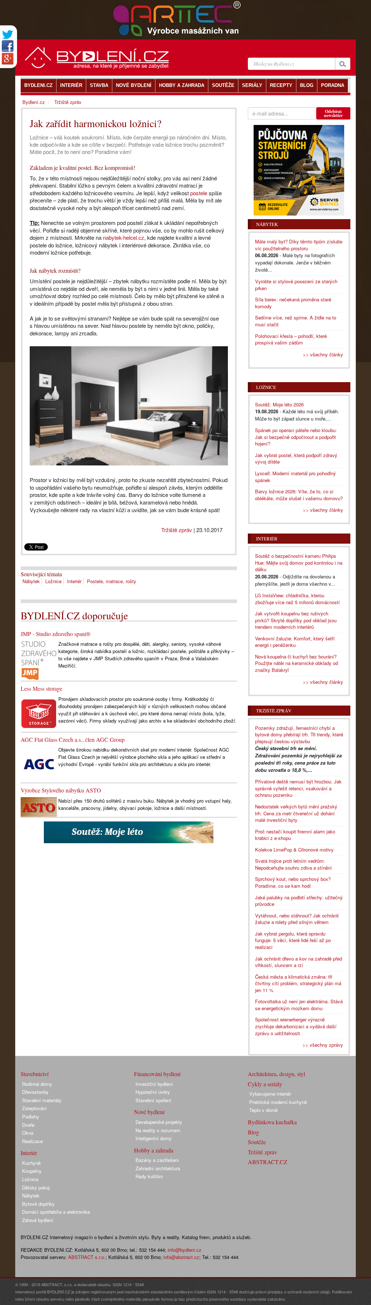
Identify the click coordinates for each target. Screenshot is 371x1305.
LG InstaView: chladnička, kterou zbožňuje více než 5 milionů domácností (297, 599)
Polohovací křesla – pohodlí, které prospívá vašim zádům (291, 339)
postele (198, 193)
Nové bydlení (149, 1112)
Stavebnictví (35, 1074)
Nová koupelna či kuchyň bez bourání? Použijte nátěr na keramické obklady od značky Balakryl (296, 663)
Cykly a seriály (265, 1084)
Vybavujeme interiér (270, 1093)
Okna (27, 1132)
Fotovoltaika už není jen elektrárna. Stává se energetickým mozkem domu (299, 1005)
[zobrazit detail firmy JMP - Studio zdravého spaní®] (39, 659)
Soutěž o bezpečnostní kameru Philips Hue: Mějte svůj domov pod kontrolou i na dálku (298, 562)
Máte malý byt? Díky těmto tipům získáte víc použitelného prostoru (298, 245)
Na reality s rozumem (158, 1130)
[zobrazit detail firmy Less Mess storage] (39, 712)
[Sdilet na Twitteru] (7, 34)
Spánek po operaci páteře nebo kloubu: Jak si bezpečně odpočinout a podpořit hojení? (296, 437)
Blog (253, 1132)
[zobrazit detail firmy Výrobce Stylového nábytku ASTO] (39, 806)
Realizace (32, 1141)
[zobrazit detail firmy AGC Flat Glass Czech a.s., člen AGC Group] (39, 763)
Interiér (74, 581)
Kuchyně (31, 1162)
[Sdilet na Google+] (7, 58)
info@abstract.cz (181, 1257)
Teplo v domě (263, 1110)
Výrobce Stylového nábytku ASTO (61, 790)
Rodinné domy (37, 1083)
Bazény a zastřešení (157, 1159)
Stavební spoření (153, 1100)
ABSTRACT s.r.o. (86, 1257)
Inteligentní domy (154, 1138)
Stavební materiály (42, 1100)
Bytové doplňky (38, 1203)
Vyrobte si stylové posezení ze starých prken (296, 285)
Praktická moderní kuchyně (278, 1102)
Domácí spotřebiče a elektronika (56, 1211)
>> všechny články (323, 354)
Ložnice (53, 581)
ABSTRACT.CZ (267, 1162)
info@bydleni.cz (184, 1249)
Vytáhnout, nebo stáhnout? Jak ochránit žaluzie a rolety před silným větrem (297, 919)
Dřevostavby (35, 1091)
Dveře (28, 1124)
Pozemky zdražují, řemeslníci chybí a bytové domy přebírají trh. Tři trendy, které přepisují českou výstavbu (299, 734)
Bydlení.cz (33, 102)
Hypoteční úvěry (153, 1091)
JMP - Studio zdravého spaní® (56, 633)
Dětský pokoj (36, 1187)
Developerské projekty (159, 1121)
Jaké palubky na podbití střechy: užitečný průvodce (299, 901)
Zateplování (34, 1108)
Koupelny (32, 1170)
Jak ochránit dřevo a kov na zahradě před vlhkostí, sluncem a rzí (298, 962)
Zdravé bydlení (37, 1220)
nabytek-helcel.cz (123, 237)
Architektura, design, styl (276, 1074)
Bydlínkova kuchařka (272, 1122)
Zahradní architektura (158, 1168)
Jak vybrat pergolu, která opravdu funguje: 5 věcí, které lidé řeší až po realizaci (293, 940)
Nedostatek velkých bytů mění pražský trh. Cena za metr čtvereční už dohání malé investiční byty (296, 813)
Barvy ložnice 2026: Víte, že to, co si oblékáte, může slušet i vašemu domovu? (299, 495)
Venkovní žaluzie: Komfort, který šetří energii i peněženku (295, 642)
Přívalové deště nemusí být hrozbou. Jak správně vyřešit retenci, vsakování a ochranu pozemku (298, 788)
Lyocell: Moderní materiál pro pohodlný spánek (295, 477)
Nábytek (31, 581)
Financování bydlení (157, 1074)
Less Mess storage (41, 688)
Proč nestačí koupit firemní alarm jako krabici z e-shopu (295, 835)
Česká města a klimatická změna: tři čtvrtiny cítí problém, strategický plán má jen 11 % (298, 983)
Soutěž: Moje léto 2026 (279, 404)
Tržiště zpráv (176, 530)
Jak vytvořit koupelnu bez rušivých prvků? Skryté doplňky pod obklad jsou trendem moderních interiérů (296, 620)
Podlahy (30, 1116)
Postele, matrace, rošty (111, 581)
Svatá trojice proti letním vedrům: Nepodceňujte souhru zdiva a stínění (293, 864)
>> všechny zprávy (323, 1044)
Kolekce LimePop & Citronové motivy (294, 849)
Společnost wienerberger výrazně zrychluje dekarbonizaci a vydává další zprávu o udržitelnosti (296, 1026)
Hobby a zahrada (153, 1150)
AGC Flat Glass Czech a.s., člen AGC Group (73, 739)
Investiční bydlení (154, 1083)
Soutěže (257, 1142)
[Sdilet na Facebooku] (7, 46)
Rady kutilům (149, 1176)
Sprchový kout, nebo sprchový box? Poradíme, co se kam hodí (293, 882)
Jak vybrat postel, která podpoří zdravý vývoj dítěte (296, 458)
